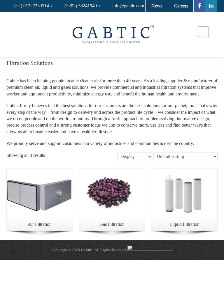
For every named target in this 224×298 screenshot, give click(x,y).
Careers (181, 5)
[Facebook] (199, 6)
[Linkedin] (211, 6)
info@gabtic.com (127, 5)
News (156, 5)
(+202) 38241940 (80, 5)
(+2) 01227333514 (31, 5)
